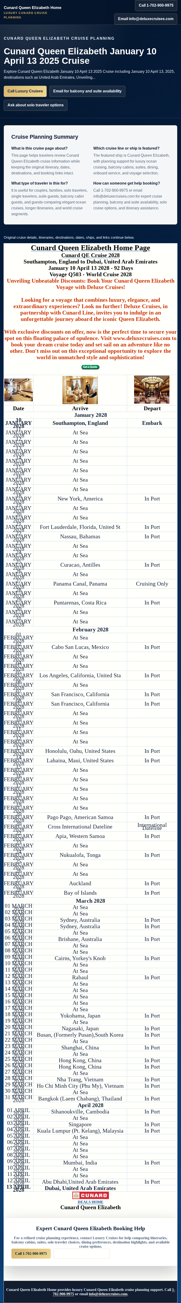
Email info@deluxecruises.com (145, 19)
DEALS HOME (90, 1202)
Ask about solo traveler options (36, 105)
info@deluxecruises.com (108, 1294)
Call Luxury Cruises (25, 91)
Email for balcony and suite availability (87, 91)
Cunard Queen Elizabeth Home (32, 12)
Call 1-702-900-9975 (156, 5)
